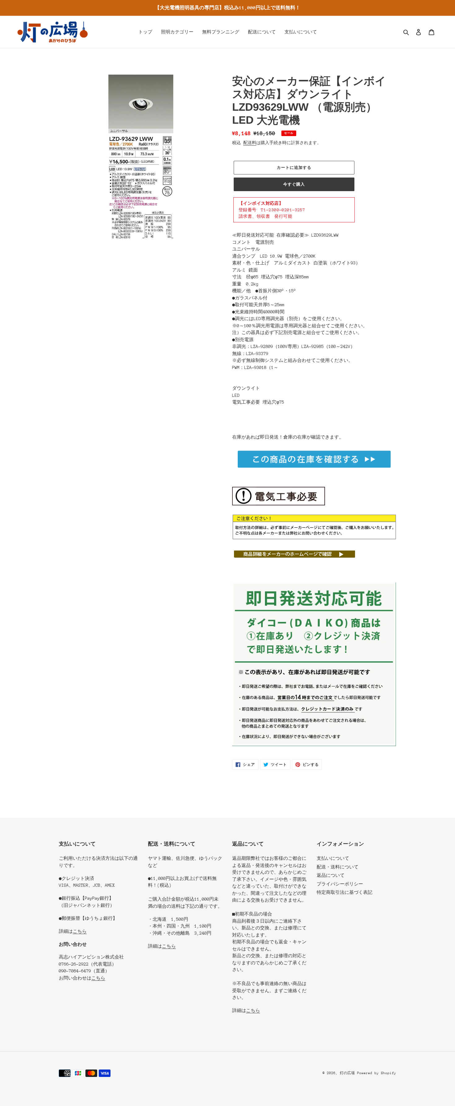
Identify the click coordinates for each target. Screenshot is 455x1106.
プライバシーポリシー (340, 883)
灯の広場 (347, 1073)
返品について (330, 875)
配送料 (249, 142)
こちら (80, 931)
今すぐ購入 (294, 184)
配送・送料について (337, 866)
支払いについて (333, 858)
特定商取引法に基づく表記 (344, 892)
